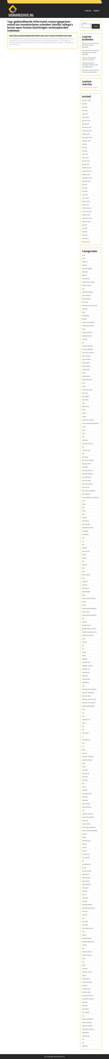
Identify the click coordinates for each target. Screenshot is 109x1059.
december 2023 (86, 208)
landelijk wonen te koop (89, 628)
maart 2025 (85, 157)
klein (83, 568)
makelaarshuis (86, 679)
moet (83, 709)
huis (83, 453)
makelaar (84, 659)
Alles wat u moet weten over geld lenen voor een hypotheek (90, 45)
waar (83, 931)
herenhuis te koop (87, 443)
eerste (84, 386)
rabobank (84, 790)
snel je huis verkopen (88, 817)
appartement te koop (88, 282)
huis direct (85, 457)
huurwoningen (86, 524)
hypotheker (85, 534)
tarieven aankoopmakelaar (89, 830)
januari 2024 (85, 204)
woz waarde (85, 1012)
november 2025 (86, 130)
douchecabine (86, 362)
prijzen (84, 787)
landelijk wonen (86, 625)
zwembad (85, 1046)
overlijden (85, 770)
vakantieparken (86, 884)
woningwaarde (86, 988)
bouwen (84, 319)
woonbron (85, 1002)
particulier (85, 776)
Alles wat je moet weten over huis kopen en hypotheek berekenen (90, 52)
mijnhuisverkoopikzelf (88, 706)
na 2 (83, 712)
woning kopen (86, 978)
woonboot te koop (87, 995)
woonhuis (85, 1005)
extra (83, 403)
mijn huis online (86, 696)
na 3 (83, 716)
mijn (83, 686)
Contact (96, 11)
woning (84, 975)
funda (83, 410)
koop (83, 578)
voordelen (85, 921)
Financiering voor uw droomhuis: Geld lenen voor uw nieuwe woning (90, 64)
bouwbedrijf (85, 315)
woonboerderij (86, 992)
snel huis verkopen (87, 813)
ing (83, 541)
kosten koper (86, 611)
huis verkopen (86, 494)
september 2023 (87, 218)
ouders (84, 766)
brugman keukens (87, 332)
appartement (86, 278)
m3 (83, 648)
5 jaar (83, 258)
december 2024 (86, 167)
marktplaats (85, 682)
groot (83, 430)
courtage (84, 339)
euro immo (85, 399)
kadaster (84, 548)
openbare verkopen (88, 756)
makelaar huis (86, 662)
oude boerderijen (87, 760)
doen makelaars (86, 359)
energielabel (85, 396)
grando (84, 416)
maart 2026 (85, 117)
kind (83, 561)
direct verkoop (86, 356)
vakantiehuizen (86, 877)
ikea (83, 537)
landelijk (84, 622)
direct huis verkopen (88, 352)
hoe (83, 447)
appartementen (86, 285)
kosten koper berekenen (89, 615)
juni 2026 (84, 107)
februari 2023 (86, 241)
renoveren (85, 800)
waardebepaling (86, 938)
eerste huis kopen (87, 389)
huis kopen (85, 467)
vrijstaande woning (87, 928)
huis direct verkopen (88, 460)
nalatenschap (86, 719)
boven (84, 329)
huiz (83, 507)
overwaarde (85, 773)
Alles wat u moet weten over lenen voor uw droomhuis (90, 71)
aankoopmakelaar (87, 268)
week (83, 958)
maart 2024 (85, 198)
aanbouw (84, 261)
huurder (84, 517)
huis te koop (85, 487)
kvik (83, 618)
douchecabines (86, 366)
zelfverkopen (86, 1036)
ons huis (84, 753)
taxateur (84, 834)
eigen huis (85, 393)
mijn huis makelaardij (88, 692)
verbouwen (85, 887)
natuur (84, 723)
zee (83, 1015)
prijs (83, 783)
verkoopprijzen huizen (88, 908)
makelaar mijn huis (87, 665)
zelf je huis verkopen (88, 1029)
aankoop (84, 265)
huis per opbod (86, 480)
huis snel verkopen (87, 484)
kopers (84, 601)
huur (83, 514)
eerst (83, 383)
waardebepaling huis (88, 941)
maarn (84, 655)
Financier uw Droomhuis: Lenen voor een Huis (89, 58)
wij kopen (85, 968)
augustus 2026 (86, 100)
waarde (84, 935)
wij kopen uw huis (87, 972)
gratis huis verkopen (88, 420)
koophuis (84, 585)
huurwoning (85, 521)
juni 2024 (84, 188)
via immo (84, 914)
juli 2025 (84, 144)
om (83, 746)
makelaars (85, 675)
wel (83, 962)
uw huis (84, 867)
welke (83, 965)
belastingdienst (86, 298)
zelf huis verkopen (87, 1025)
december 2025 (86, 127)
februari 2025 (86, 161)
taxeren (84, 847)
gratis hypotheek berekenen (90, 423)
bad (83, 288)
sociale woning (86, 823)
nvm (83, 743)
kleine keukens (86, 574)
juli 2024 (84, 184)
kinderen (84, 564)
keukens (84, 558)
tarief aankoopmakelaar (89, 827)
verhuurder (85, 898)
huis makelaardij (86, 477)
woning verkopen (87, 982)
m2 (83, 645)
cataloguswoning (87, 335)
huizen (84, 511)
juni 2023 (84, 228)
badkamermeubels (87, 292)
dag (83, 342)
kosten (84, 605)
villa (83, 918)
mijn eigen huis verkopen (89, 689)
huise (83, 500)
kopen (84, 595)
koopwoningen (86, 591)
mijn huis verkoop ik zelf (89, 699)
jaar (83, 544)
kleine (83, 571)
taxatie (84, 837)
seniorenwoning (86, 807)
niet (83, 729)
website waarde (87, 955)
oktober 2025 (86, 134)
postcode (85, 780)
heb (83, 436)
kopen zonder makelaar (89, 598)
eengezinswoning (87, 379)
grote (83, 433)
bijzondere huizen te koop (89, 305)
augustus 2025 (86, 140)
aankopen (85, 272)
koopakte (84, 581)
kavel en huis (85, 551)
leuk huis (84, 642)
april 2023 (85, 235)
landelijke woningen (87, 635)
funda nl (84, 413)
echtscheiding (86, 376)
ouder (83, 763)
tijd (83, 861)
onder (83, 749)
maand (84, 652)
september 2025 (87, 137)
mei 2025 (85, 151)
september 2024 (87, 178)
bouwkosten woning (88, 325)
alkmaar (84, 275)
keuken (84, 554)
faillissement (85, 406)
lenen (83, 638)
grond (83, 426)
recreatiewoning (87, 793)
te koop (84, 850)
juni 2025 (84, 147)
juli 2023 (84, 225)
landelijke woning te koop (89, 632)
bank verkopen (86, 295)
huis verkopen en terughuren (90, 497)
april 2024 (85, 194)
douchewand (85, 369)
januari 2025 (85, 164)
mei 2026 (85, 110)
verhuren (84, 891)
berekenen (85, 302)
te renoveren (86, 857)
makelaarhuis (86, 672)
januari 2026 (85, 124)
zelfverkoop (85, 1032)
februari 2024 (86, 201)
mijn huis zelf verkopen (88, 702)
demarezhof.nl (21, 15)
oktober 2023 (86, 214)
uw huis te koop (86, 871)
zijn (83, 1042)
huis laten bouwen (87, 470)
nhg (83, 726)
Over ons (88, 11)
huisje (83, 504)
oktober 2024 (86, 174)
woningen (85, 985)
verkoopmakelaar (87, 904)
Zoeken (84, 23)
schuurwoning (86, 803)
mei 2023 (85, 231)
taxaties (84, 844)
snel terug (85, 820)
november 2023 (86, 211)
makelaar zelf (86, 669)
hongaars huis (86, 450)
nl (82, 736)
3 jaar (83, 255)
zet (83, 1039)
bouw (83, 312)
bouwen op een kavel (88, 322)
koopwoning (85, 588)
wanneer (84, 945)
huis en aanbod (86, 463)
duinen (84, 372)
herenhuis (85, 440)
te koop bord (86, 854)
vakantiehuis (85, 874)
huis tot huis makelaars (88, 490)
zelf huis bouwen (87, 1022)
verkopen (85, 911)
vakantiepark (85, 881)
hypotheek (85, 531)
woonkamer (85, 1009)
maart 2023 (85, 238)
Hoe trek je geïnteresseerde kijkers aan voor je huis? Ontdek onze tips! (40, 35)
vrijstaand (85, 924)
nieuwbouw (85, 733)
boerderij (84, 309)
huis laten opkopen (87, 473)
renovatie (85, 797)
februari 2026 (86, 120)
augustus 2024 (86, 181)
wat (83, 948)
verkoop (84, 901)
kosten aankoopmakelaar (89, 608)
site (83, 810)
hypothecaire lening (87, 527)
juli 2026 (84, 103)
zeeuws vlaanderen (87, 1019)
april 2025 (85, 154)
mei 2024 (85, 191)
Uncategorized (86, 864)
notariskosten (86, 739)
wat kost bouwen (87, 951)
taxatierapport (86, 840)
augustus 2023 (86, 221)
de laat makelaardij (87, 349)
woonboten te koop (88, 999)
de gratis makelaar (87, 346)
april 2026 (85, 114)
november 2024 (86, 171)
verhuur (84, 894)
